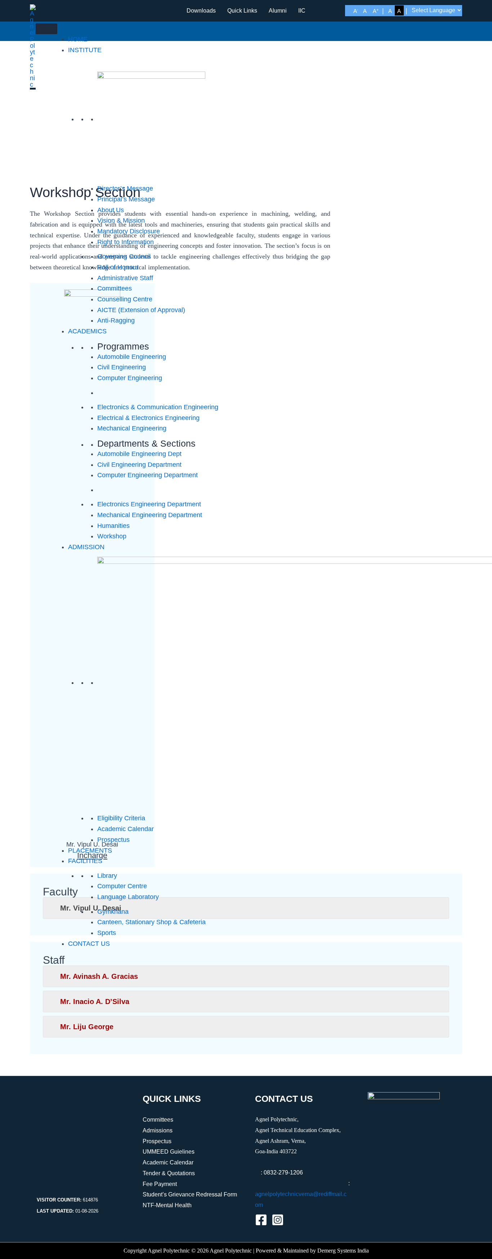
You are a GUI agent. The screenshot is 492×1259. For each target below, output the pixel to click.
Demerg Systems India (343, 1250)
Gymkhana (113, 911)
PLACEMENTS (90, 850)
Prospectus (113, 839)
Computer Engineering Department (147, 475)
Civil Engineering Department (139, 464)
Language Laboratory (128, 896)
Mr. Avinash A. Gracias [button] (99, 976)
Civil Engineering (121, 367)
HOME (78, 39)
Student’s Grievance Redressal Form (190, 1194)
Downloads (201, 11)
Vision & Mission (121, 220)
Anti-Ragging (116, 320)
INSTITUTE (85, 50)
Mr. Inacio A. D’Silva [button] (94, 1001)
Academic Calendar (125, 829)
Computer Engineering (129, 378)
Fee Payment (160, 1184)
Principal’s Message (126, 199)
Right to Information (125, 242)
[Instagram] (278, 1220)
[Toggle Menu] (46, 28)
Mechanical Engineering (131, 428)
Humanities (113, 525)
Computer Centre (122, 886)
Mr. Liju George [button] (86, 1027)
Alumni (278, 11)
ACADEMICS (87, 331)
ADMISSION (86, 547)
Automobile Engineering (131, 356)
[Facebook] (261, 1220)
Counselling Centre (124, 299)
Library (107, 875)
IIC (301, 11)
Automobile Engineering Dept (139, 453)
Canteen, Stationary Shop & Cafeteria (151, 922)
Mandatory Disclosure (128, 231)
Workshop (111, 536)
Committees (114, 288)
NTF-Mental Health (167, 1205)
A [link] (355, 11)
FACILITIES (85, 861)
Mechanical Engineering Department (149, 515)
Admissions (158, 1130)
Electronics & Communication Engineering (157, 407)
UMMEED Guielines (168, 1152)
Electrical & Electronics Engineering (148, 417)
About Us (110, 210)
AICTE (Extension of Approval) (141, 310)
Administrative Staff (125, 278)
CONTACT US (89, 943)
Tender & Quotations (169, 1173)
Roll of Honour (118, 267)
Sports (106, 932)
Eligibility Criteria (121, 818)
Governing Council (124, 256)
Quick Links (242, 11)
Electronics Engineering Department (149, 504)
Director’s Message (125, 188)
